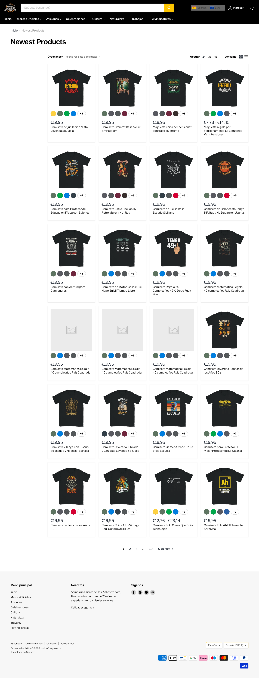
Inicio (8, 19)
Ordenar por (55, 56)
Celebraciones (76, 19)
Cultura (97, 19)
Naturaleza (117, 19)
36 (209, 56)
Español (212, 645)
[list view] (245, 56)
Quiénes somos (34, 643)
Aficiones (52, 19)
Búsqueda (16, 643)
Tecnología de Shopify (23, 652)
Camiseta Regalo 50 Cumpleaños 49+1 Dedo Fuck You (172, 290)
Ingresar (238, 7)
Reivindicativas (160, 19)
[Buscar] (169, 8)
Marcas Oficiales (28, 19)
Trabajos (137, 19)
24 (203, 56)
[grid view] (241, 56)
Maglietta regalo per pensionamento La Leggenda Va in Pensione (223, 130)
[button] (208, 8)
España (234, 645)
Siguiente (164, 549)
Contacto (52, 643)
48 (215, 56)
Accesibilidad (67, 643)
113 (151, 549)
